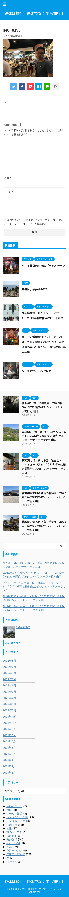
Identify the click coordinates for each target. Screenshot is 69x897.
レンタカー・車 (15, 821)
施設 (9, 828)
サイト (7, 205)
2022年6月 (9, 685)
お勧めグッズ (14, 806)
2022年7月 (9, 679)
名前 (7, 178)
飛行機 (10, 861)
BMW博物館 (23, 627)
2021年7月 (9, 741)
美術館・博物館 (15, 854)
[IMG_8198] (38, 86)
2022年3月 (9, 704)
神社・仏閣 (13, 843)
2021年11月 (9, 716)
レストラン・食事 (17, 817)
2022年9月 (9, 666)
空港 (9, 847)
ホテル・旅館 (14, 813)
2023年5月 (9, 660)
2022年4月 (9, 698)
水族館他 (11, 835)
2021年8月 (9, 735)
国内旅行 (11, 824)
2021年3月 (9, 766)
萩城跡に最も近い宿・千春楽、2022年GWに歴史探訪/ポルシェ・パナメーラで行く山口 (44, 526)
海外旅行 (11, 839)
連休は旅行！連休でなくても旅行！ (34, 13)
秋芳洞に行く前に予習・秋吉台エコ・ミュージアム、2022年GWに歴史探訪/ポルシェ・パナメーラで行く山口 (34, 586)
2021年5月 (9, 754)
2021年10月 (10, 722)
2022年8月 (9, 673)
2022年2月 (9, 710)
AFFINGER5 (34, 892)
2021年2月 (9, 772)
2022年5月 (9, 691)
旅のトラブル (14, 832)
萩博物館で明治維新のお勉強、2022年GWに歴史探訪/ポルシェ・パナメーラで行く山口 (44, 497)
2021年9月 (9, 729)
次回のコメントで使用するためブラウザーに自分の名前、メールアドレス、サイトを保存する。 (33, 221)
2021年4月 (9, 760)
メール (8, 192)
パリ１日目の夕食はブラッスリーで (43, 265)
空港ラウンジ (14, 850)
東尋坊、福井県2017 (34, 289)
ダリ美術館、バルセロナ (36, 370)
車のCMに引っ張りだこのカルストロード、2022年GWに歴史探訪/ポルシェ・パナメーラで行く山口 (44, 435)
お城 (9, 810)
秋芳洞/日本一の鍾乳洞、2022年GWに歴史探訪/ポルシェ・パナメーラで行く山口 (43, 407)
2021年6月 (9, 747)
